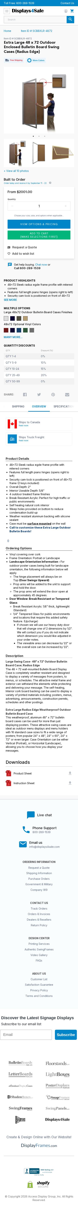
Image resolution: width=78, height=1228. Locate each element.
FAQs (39, 960)
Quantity (12, 199)
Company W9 (39, 889)
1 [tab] (33, 136)
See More (10, 299)
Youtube (66, 1212)
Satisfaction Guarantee (39, 984)
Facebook (12, 1212)
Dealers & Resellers (39, 919)
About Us (39, 973)
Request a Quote (39, 867)
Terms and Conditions (39, 995)
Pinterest (39, 1212)
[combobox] (39, 19)
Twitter (25, 1212)
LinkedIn (52, 1212)
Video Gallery (39, 955)
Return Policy (39, 925)
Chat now (41, 264)
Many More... (13, 337)
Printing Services (39, 943)
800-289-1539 (25, 3)
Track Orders (39, 908)
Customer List (39, 979)
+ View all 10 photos (16, 170)
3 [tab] (45, 136)
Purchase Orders (39, 878)
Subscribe (66, 1035)
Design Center (39, 938)
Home (7, 30)
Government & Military (39, 884)
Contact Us (67, 3)
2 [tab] (39, 136)
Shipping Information (39, 873)
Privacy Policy (39, 990)
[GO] (70, 19)
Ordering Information (39, 861)
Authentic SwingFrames (39, 949)
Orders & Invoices (39, 914)
